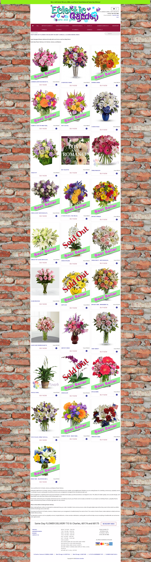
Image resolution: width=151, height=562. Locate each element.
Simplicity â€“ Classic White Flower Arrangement (43, 259)
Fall (38, 25)
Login (117, 17)
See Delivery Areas (109, 524)
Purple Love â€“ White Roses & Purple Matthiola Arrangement (46, 213)
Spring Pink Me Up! (96, 170)
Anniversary (115, 25)
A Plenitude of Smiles (66, 82)
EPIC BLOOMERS (95, 391)
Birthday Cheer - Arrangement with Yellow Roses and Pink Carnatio (109, 304)
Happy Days (64, 305)
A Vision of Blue (95, 126)
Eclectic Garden (80, 558)
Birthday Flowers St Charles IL (47, 27)
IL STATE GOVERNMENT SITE (96, 554)
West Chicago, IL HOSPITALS (63, 554)
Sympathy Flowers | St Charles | (77, 27)
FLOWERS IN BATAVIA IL (111, 554)
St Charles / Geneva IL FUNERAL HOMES (43, 554)
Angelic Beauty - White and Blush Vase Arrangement (105, 260)
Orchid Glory (64, 393)
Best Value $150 (65, 169)
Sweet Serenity (95, 348)
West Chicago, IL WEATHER (79, 554)
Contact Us (35, 535)
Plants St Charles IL (89, 27)
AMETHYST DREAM (65, 348)
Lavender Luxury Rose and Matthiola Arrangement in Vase (46, 81)
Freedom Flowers (96, 436)
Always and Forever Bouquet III (39, 345)
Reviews (34, 533)
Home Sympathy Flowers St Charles (62, 27)
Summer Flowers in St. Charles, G (103, 27)
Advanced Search (37, 531)
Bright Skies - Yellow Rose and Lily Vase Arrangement (44, 479)
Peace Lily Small (35, 392)
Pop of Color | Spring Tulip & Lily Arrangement (43, 437)
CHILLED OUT (34, 172)
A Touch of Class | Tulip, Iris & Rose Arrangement (73, 216)
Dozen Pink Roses (35, 301)
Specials (34, 529)
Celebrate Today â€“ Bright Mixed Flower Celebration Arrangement (48, 125)
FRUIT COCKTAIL (65, 125)
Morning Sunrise (96, 82)
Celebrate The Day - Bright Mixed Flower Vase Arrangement (76, 436)
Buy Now (43, 85)
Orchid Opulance (65, 260)
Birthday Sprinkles (96, 216)
